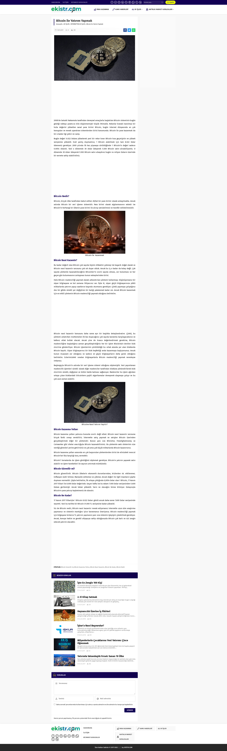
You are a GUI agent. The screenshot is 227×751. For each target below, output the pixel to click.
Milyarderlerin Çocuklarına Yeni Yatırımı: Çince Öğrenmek (102, 642)
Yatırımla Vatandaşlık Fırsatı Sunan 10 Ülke (100, 656)
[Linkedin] (122, 2)
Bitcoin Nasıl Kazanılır (97, 567)
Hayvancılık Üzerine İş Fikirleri (93, 611)
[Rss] (140, 2)
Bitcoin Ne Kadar (110, 567)
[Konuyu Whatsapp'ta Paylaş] (133, 30)
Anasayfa (59, 24)
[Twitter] (115, 2)
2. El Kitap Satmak (87, 597)
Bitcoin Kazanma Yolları (81, 567)
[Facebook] (112, 2)
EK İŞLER (66, 24)
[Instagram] (119, 2)
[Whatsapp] (133, 2)
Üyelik (171, 2)
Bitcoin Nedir (120, 567)
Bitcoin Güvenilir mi (67, 567)
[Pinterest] (129, 2)
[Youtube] (126, 2)
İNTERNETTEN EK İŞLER (78, 24)
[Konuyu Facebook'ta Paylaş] (125, 30)
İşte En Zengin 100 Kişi (89, 582)
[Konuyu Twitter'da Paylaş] (129, 30)
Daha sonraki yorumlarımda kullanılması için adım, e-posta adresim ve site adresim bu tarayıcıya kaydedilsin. (94, 704)
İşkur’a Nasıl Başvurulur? (90, 625)
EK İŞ (120, 747)
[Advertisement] (94, 99)
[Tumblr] (136, 2)
